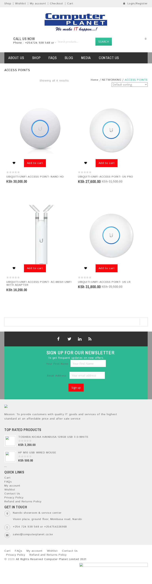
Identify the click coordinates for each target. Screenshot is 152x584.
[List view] (77, 88)
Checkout (56, 4)
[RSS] (89, 338)
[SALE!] (112, 129)
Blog (69, 57)
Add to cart (35, 163)
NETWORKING (111, 80)
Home (94, 80)
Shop (7, 4)
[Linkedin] (79, 338)
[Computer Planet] (76, 22)
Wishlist (20, 4)
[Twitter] (68, 338)
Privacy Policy (13, 498)
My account (38, 4)
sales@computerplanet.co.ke (33, 534)
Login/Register (137, 4)
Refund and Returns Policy (23, 502)
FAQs (52, 57)
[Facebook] (58, 338)
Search (103, 41)
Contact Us (109, 57)
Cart (70, 4)
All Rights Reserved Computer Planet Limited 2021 (51, 559)
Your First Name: (57, 364)
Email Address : (58, 376)
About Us (16, 57)
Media (86, 57)
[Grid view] (72, 88)
